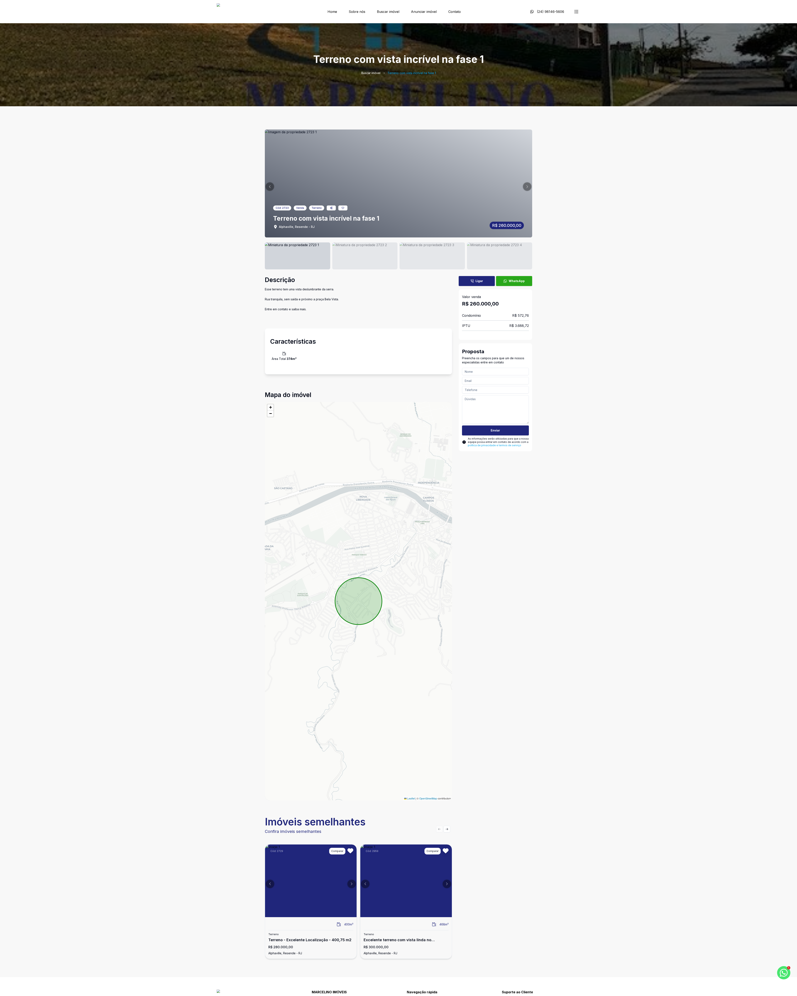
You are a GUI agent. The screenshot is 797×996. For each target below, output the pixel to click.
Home (332, 12)
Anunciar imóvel (424, 12)
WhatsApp (517, 281)
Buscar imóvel (388, 12)
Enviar (495, 430)
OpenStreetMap (428, 798)
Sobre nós (357, 12)
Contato (454, 12)
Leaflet (411, 798)
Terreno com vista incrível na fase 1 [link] (411, 73)
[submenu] (576, 11)
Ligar (479, 281)
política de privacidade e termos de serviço (494, 445)
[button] (270, 186)
